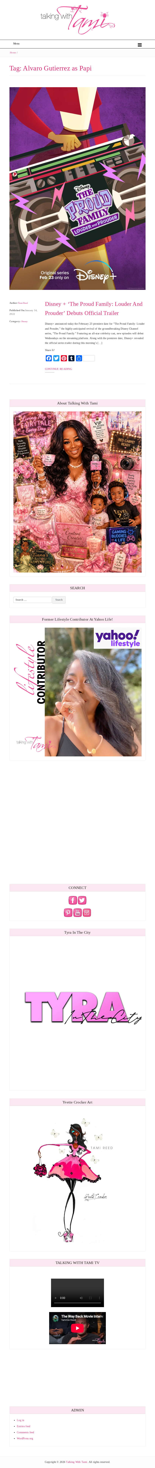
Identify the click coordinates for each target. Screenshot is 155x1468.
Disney (24, 321)
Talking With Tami (76, 1462)
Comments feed (25, 1432)
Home (13, 52)
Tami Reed (23, 303)
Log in (20, 1420)
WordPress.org (25, 1438)
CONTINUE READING (58, 369)
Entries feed (23, 1426)
